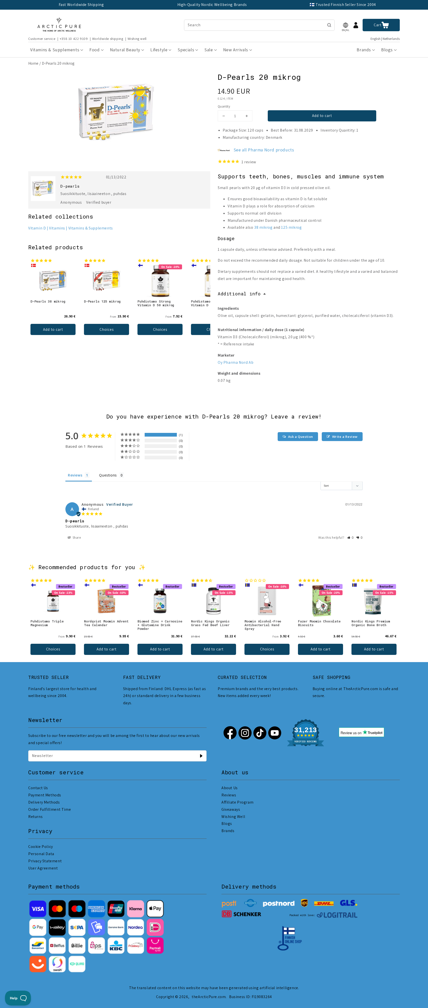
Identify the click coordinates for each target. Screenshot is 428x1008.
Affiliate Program (237, 802)
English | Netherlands (385, 39)
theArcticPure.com (209, 996)
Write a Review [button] (345, 436)
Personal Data (41, 853)
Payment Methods (44, 795)
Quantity (224, 106)
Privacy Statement (45, 861)
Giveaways (230, 809)
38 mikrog (263, 227)
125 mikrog (291, 227)
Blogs (226, 823)
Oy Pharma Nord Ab (235, 362)
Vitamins (57, 228)
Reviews (228, 795)
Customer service (41, 38)
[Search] (329, 25)
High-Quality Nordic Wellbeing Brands (212, 4)
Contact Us (38, 787)
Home (33, 63)
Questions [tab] (108, 475)
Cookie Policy (40, 846)
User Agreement (43, 868)
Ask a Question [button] (300, 436)
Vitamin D (37, 228)
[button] (345, 25)
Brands (228, 830)
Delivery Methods (44, 802)
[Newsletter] (201, 755)
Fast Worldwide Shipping (81, 4)
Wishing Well (233, 816)
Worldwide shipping (107, 38)
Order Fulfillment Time (49, 809)
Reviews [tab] (75, 475)
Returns (35, 816)
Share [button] (76, 537)
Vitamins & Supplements (90, 228)
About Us (229, 787)
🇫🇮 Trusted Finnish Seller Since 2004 (343, 4)
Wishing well (137, 38)
